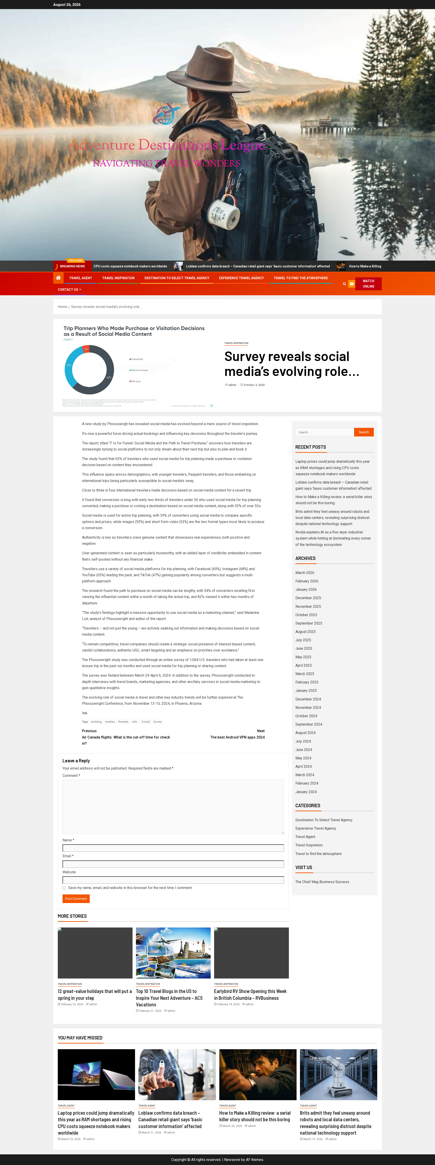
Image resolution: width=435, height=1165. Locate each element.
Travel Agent (80, 278)
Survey (157, 721)
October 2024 (306, 716)
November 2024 (308, 707)
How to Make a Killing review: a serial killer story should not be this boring (320, 266)
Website (69, 872)
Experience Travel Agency (241, 278)
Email (68, 856)
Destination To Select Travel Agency (177, 278)
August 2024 (305, 733)
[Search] (344, 283)
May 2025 (303, 657)
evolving (96, 721)
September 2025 (308, 623)
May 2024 (303, 758)
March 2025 (304, 674)
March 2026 (304, 573)
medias (110, 721)
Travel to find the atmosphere (301, 278)
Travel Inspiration (118, 278)
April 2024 (303, 766)
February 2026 (306, 581)
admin (232, 385)
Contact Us (68, 289)
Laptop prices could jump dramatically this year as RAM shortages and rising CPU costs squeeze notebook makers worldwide (332, 467)
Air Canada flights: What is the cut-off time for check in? (126, 737)
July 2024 (303, 741)
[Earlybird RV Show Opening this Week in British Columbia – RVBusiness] (251, 953)
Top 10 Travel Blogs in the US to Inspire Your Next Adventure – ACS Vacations (169, 997)
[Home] (58, 278)
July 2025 (303, 640)
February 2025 (306, 682)
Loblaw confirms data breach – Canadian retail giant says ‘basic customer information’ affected (174, 266)
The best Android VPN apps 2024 (237, 734)
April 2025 (303, 665)
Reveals (123, 721)
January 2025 (306, 690)
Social (146, 721)
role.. (135, 721)
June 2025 (303, 648)
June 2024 (303, 750)
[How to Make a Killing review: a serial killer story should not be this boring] (258, 1074)
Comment (71, 775)
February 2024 (306, 783)
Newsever (232, 1160)
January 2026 (306, 589)
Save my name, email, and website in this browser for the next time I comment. (130, 888)
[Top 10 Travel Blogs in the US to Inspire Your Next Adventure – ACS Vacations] (173, 953)
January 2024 (306, 792)
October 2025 (306, 615)
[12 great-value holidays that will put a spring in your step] (95, 953)
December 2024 (308, 699)
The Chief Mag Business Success (322, 882)
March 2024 (304, 775)
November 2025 (308, 606)
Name (68, 840)
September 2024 (308, 724)
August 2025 (305, 632)
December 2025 (308, 598)
